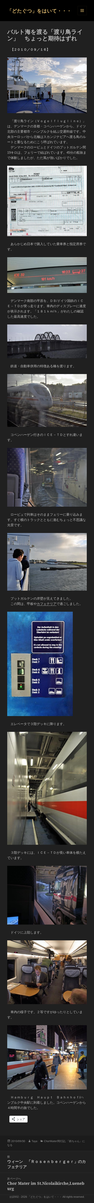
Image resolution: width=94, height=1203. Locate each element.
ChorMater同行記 (54, 1141)
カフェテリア (46, 604)
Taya (34, 1141)
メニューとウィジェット (82, 10)
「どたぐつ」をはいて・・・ (39, 10)
